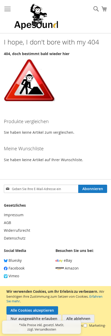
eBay (67, 260)
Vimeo (13, 275)
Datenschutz (15, 238)
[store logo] (36, 17)
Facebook (16, 268)
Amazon (71, 268)
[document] (56, 311)
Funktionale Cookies (40, 330)
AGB (7, 222)
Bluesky (14, 260)
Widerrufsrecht (17, 230)
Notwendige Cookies (28, 325)
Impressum (13, 214)
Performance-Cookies (66, 325)
